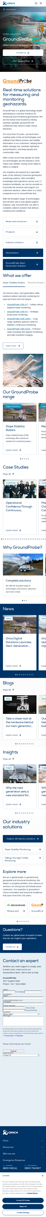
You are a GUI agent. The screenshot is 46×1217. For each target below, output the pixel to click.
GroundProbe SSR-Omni (18, 329)
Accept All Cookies (23, 1200)
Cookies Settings (23, 1213)
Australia (9, 1165)
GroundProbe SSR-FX (17, 312)
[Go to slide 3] (24, 458)
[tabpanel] (23, 337)
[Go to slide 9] (16, 539)
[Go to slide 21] (39, 539)
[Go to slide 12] (22, 539)
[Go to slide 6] (11, 539)
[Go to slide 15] (28, 539)
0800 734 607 (32, 1168)
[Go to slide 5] (28, 458)
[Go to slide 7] (13, 539)
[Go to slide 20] (37, 539)
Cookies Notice (32, 1193)
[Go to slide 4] (26, 458)
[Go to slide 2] (22, 458)
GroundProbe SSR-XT (17, 304)
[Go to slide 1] (20, 458)
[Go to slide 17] (31, 539)
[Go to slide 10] (18, 539)
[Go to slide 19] (35, 539)
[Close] (42, 1175)
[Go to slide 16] (30, 539)
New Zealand (32, 1165)
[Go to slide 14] (26, 539)
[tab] (14, 284)
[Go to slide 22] (41, 539)
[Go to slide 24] (45, 539)
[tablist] (24, 284)
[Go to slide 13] (24, 539)
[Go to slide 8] (29, 674)
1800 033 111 (10, 1168)
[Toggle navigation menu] (40, 3)
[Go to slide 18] (33, 539)
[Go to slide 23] (43, 539)
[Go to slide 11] (20, 539)
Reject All (23, 1206)
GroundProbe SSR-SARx (18, 319)
